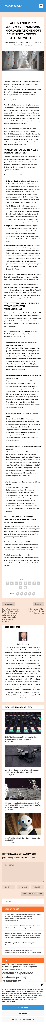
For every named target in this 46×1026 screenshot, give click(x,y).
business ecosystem (10, 966)
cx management (11, 980)
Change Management (28, 966)
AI (15, 964)
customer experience (17, 973)
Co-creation (12, 969)
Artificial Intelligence (22, 964)
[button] (43, 985)
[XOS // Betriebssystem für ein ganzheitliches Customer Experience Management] (23, 723)
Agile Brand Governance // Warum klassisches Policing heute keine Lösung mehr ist (22, 771)
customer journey (14, 977)
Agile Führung (8, 964)
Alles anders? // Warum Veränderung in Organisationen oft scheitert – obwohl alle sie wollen (23, 951)
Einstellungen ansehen (23, 1020)
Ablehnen (23, 1013)
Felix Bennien (19, 42)
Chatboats (5, 969)
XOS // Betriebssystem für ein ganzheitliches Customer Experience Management (21, 738)
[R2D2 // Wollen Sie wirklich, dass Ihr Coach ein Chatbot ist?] (23, 824)
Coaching (20, 969)
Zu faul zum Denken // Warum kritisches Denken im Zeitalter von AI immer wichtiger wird (22, 927)
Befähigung (32, 964)
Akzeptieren (23, 1007)
